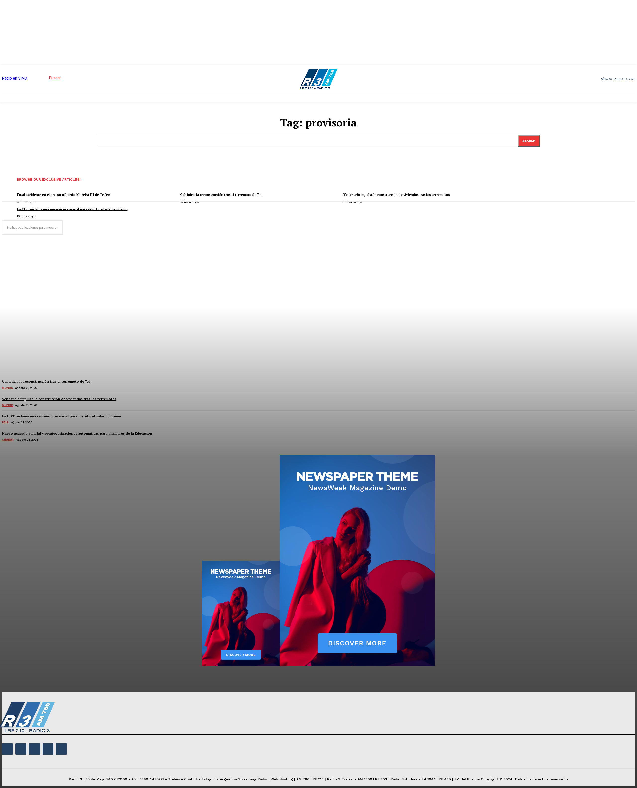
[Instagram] (20, 748)
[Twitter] (48, 748)
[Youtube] (61, 748)
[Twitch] (34, 748)
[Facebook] (7, 748)
